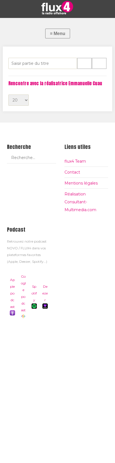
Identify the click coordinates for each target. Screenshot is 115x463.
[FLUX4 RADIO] (57, 7)
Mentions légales (81, 183)
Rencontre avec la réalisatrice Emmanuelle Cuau (55, 83)
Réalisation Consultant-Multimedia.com (80, 202)
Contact (72, 172)
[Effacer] (99, 63)
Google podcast (23, 293)
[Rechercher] (84, 63)
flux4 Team (75, 161)
